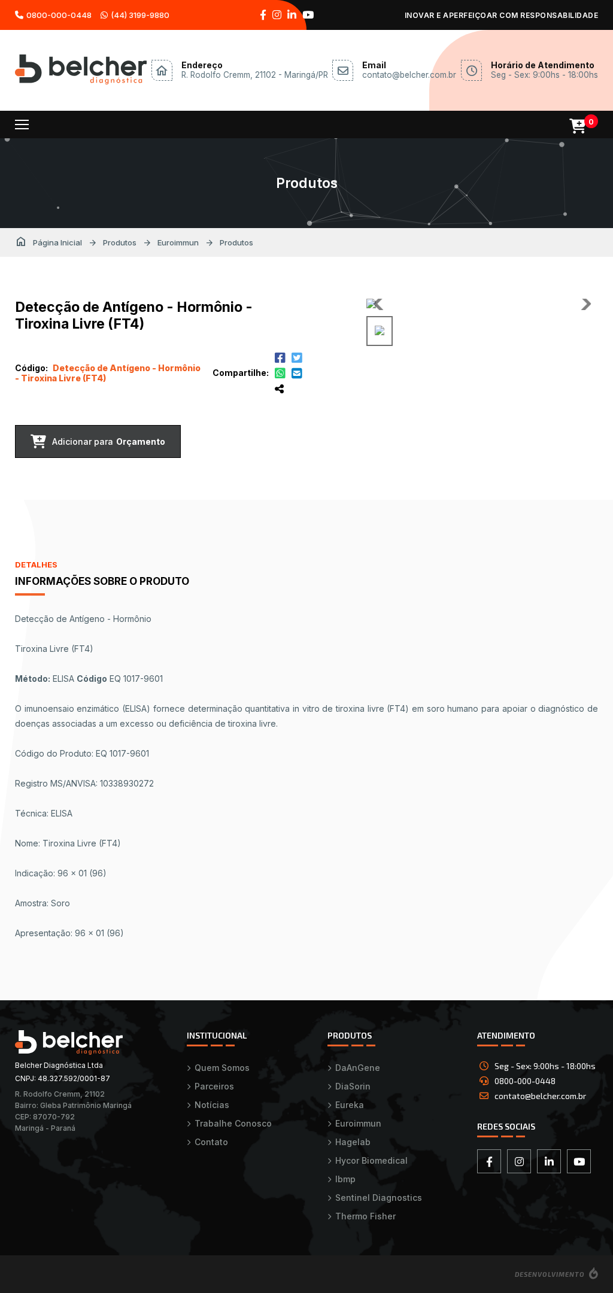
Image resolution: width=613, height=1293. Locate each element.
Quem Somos (222, 1068)
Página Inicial (48, 242)
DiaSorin (353, 1086)
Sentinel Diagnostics (378, 1197)
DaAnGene (357, 1068)
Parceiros (214, 1086)
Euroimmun (178, 242)
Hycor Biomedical (371, 1160)
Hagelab (353, 1142)
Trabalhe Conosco (233, 1123)
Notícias (212, 1105)
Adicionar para (108, 441)
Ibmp (345, 1179)
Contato (211, 1142)
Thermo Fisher (365, 1216)
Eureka (349, 1105)
